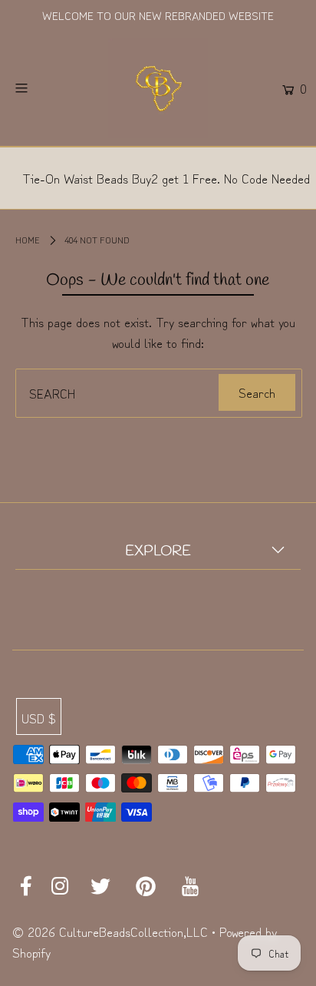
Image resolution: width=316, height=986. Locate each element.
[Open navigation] (41, 88)
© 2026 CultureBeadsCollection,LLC (110, 931)
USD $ (38, 717)
